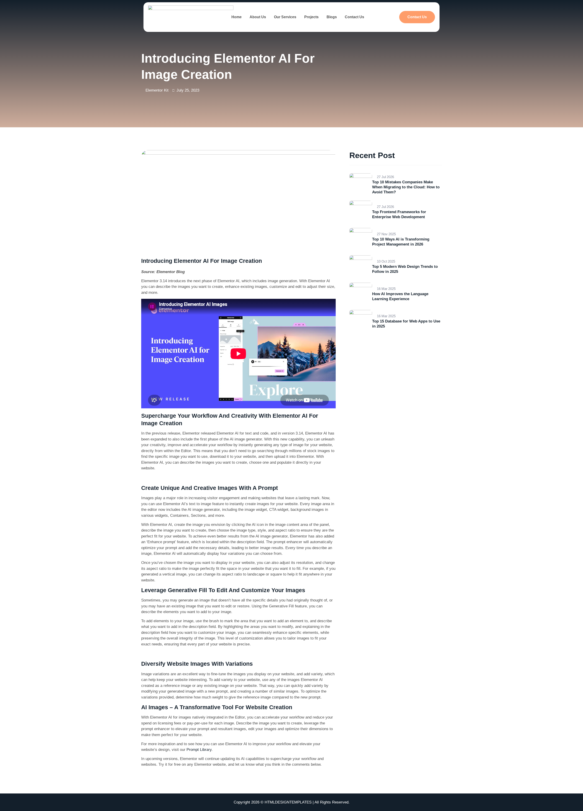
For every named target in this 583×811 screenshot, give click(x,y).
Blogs (332, 17)
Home (236, 17)
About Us (258, 17)
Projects (311, 17)
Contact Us (354, 17)
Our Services (285, 17)
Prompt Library (199, 749)
